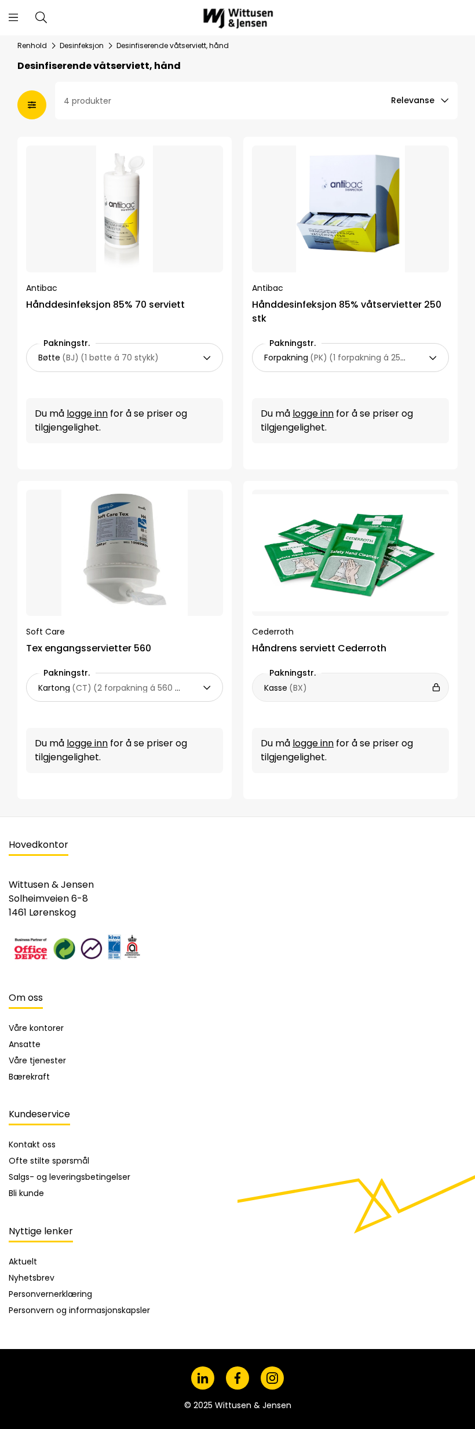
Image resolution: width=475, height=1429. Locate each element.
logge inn (87, 413)
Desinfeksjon (82, 45)
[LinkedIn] (202, 1378)
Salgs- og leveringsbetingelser (69, 1177)
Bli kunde (26, 1193)
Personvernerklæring (50, 1294)
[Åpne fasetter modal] (31, 104)
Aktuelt (23, 1261)
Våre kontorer (36, 1028)
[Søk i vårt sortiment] (41, 17)
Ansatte (25, 1044)
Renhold (32, 45)
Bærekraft (29, 1076)
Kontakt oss (32, 1144)
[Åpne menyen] (13, 17)
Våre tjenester (37, 1060)
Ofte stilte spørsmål (49, 1160)
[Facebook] (237, 1378)
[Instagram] (272, 1378)
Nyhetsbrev (31, 1278)
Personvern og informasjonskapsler (79, 1310)
